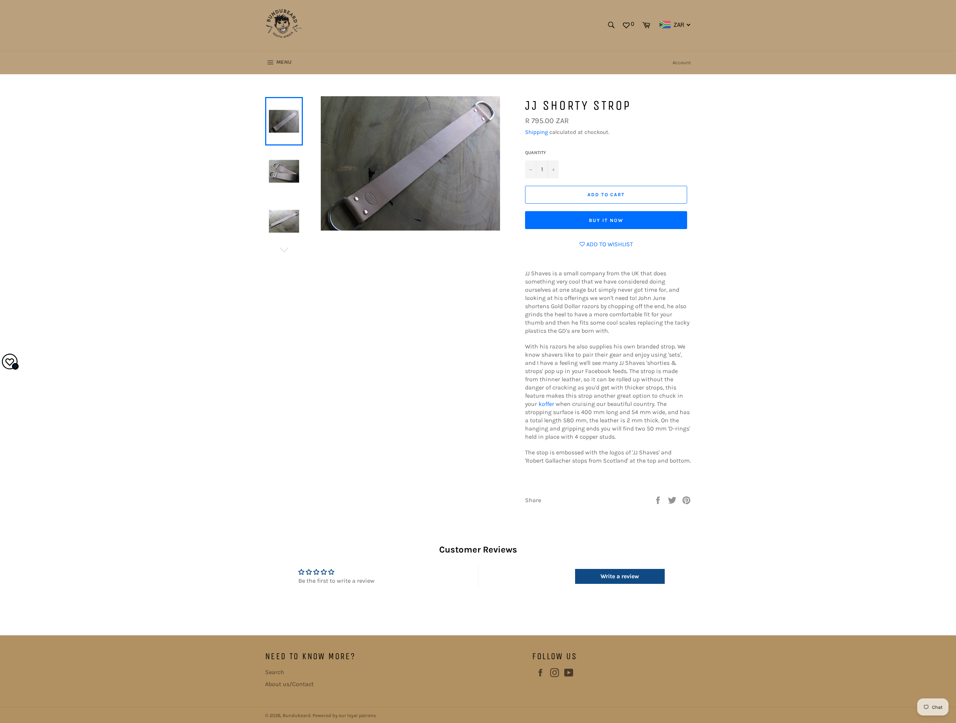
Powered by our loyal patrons (344, 715)
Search (274, 672)
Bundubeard (297, 715)
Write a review (619, 576)
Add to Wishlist (609, 244)
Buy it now (606, 220)
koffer (546, 403)
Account (682, 62)
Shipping (536, 132)
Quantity (535, 152)
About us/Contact (289, 684)
